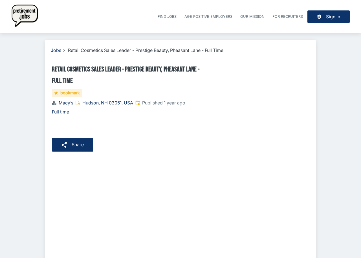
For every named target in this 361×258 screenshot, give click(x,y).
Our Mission (252, 16)
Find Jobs (167, 16)
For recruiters (287, 16)
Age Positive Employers (208, 16)
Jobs (56, 50)
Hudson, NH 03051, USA (107, 103)
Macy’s (66, 103)
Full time (60, 112)
